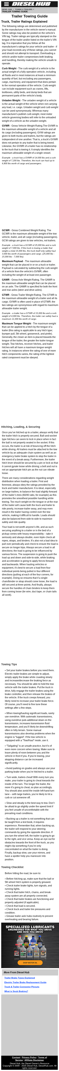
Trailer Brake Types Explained (19, 978)
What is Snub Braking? (16, 991)
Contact (16, 1057)
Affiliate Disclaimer (34, 1060)
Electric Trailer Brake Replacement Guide (25, 982)
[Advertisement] (29, 196)
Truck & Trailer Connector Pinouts (21, 987)
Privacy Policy (29, 1057)
